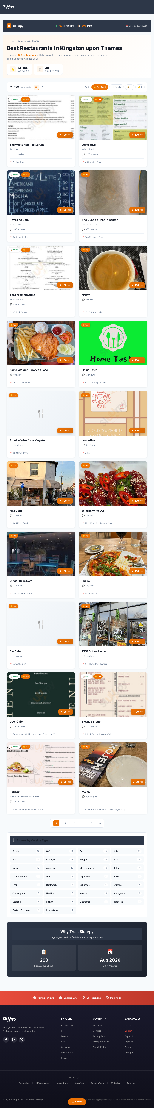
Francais (129, 1041)
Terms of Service (101, 1041)
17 (91, 823)
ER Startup (115, 1083)
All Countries (67, 1025)
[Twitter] (22, 1040)
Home (11, 41)
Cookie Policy (99, 1047)
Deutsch (129, 1047)
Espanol (129, 1036)
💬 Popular (117, 87)
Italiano (128, 1025)
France (64, 1036)
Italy (63, 1031)
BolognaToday (97, 1083)
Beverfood (79, 1083)
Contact (97, 1031)
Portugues (130, 1052)
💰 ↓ (140, 87)
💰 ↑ (129, 87)
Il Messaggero (42, 1083)
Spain (64, 1041)
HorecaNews (62, 1083)
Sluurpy (65, 1058)
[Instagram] (14, 1040)
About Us (97, 1025)
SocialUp (131, 1083)
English (128, 1031)
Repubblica (24, 1083)
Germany (65, 1047)
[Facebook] (6, 1040)
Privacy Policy (100, 1036)
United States (67, 1052)
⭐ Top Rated (100, 87)
